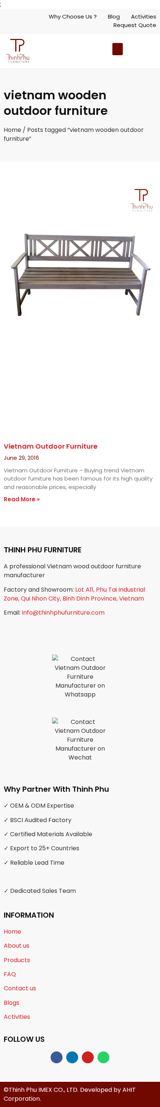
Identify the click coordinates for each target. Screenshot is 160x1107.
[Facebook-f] (57, 1057)
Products (17, 960)
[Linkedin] (72, 1057)
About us (16, 945)
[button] (129, 51)
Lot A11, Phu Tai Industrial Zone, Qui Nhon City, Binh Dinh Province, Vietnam (74, 594)
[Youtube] (88, 1057)
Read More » (22, 499)
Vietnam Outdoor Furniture (50, 446)
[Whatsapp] (103, 1057)
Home (12, 130)
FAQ (10, 974)
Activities (17, 1017)
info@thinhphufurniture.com (63, 612)
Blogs (11, 1002)
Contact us (20, 988)
